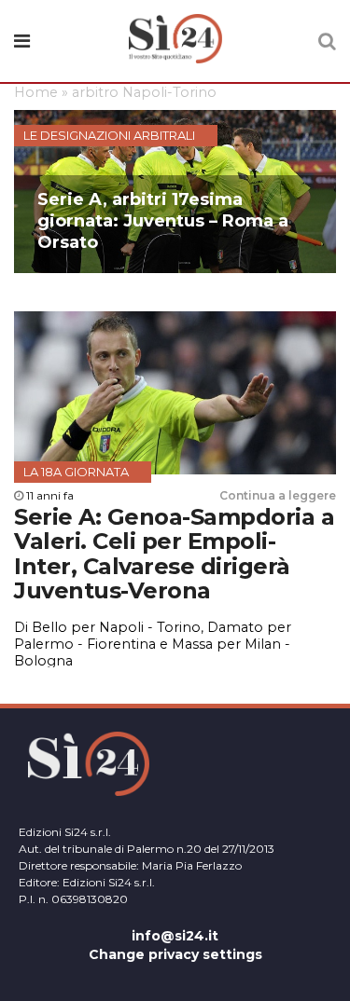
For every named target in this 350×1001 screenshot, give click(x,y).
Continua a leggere (277, 495)
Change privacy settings (175, 954)
